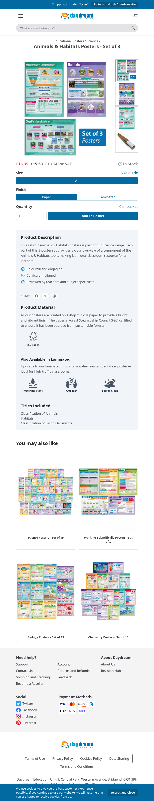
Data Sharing (119, 758)
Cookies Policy (91, 758)
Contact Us (24, 671)
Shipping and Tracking (33, 677)
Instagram (30, 716)
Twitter (27, 703)
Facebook (29, 710)
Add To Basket (93, 216)
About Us (108, 664)
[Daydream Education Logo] (77, 744)
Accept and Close (123, 792)
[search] (133, 28)
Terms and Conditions (77, 766)
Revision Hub (111, 671)
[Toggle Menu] (21, 16)
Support (22, 664)
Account (64, 664)
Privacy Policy (62, 758)
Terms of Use (35, 758)
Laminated (107, 197)
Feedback (65, 677)
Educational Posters (69, 41)
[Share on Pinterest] (54, 296)
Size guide (129, 172)
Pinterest (29, 723)
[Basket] (135, 16)
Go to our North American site (114, 4)
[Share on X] (45, 296)
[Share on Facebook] (36, 296)
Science (93, 41)
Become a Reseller (30, 683)
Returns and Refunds (74, 671)
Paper (46, 197)
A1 (77, 180)
